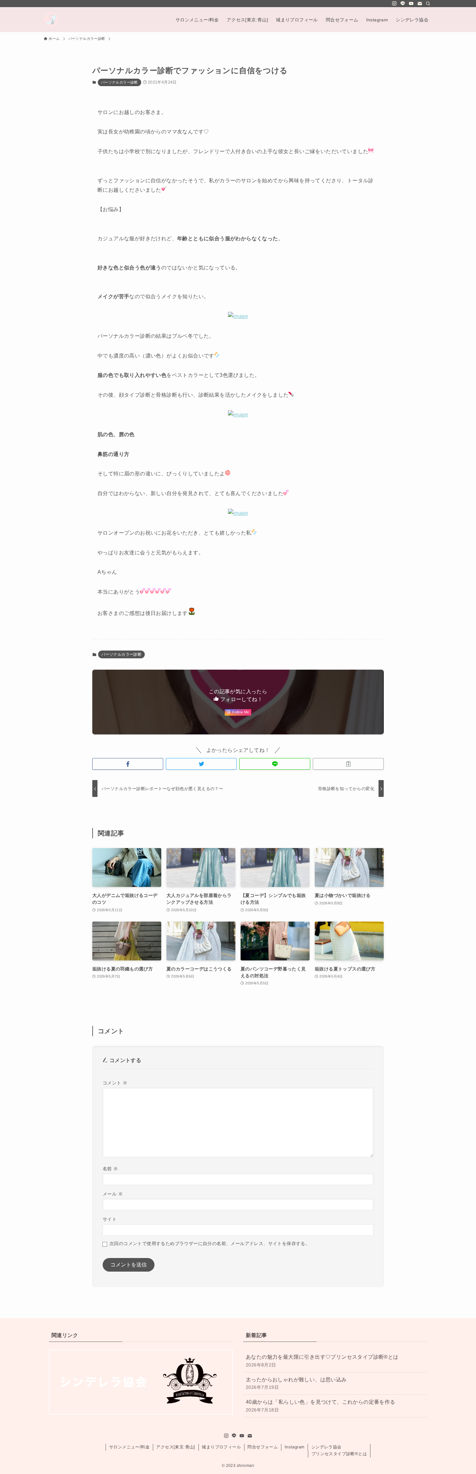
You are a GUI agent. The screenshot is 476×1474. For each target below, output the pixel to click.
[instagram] (394, 3)
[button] (127, 764)
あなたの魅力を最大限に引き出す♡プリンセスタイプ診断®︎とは (322, 1360)
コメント (115, 1082)
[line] (403, 3)
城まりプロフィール (221, 1447)
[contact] (419, 3)
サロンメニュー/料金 (129, 1447)
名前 (110, 1168)
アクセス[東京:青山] (175, 1447)
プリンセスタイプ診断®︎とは (339, 1453)
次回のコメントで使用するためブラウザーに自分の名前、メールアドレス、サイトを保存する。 (209, 1243)
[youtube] (411, 3)
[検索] (428, 3)
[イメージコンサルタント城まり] (51, 19)
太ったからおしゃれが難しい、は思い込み (296, 1383)
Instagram (295, 1447)
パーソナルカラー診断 (119, 82)
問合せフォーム (262, 1447)
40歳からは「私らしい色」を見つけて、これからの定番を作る (320, 1405)
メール (113, 1193)
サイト (110, 1219)
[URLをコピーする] (348, 764)
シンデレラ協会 (326, 1447)
